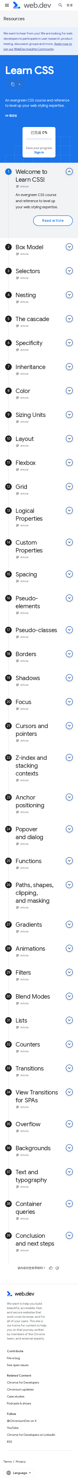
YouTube (12, 1428)
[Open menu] (7, 5)
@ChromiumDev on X (22, 1421)
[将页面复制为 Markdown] (13, 84)
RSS (9, 1442)
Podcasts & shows (19, 1403)
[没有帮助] (57, 1268)
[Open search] (60, 5)
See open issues (17, 1365)
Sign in (39, 152)
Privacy (21, 1461)
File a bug (13, 1358)
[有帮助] (50, 1268)
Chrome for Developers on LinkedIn (31, 1435)
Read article (53, 220)
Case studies (15, 1396)
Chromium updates (20, 1389)
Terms (7, 1461)
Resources (14, 19)
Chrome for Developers (23, 1382)
